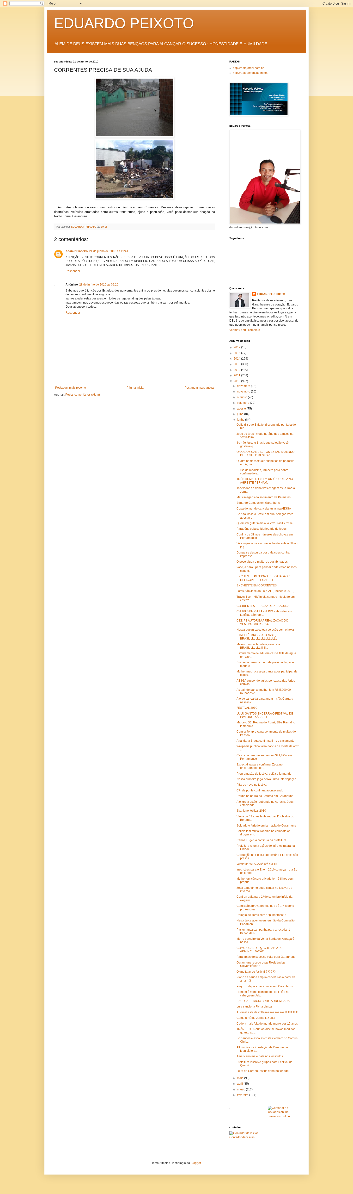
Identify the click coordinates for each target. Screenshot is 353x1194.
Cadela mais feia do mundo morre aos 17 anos (267, 1023)
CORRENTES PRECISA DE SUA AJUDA (263, 606)
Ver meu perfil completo (244, 330)
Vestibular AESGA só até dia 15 (257, 864)
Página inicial (135, 387)
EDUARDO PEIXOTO (124, 23)
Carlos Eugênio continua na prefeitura (261, 840)
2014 (237, 358)
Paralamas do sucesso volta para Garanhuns (266, 956)
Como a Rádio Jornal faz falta (256, 1018)
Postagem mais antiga (199, 387)
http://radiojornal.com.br (248, 68)
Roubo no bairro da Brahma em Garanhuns (265, 796)
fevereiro (243, 1095)
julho (240, 414)
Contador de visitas (242, 1137)
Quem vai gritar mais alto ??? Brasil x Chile (265, 523)
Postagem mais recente (70, 387)
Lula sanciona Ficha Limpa (254, 1006)
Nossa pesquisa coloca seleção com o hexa (265, 629)
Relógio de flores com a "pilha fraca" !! (261, 915)
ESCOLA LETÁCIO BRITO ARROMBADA (263, 1001)
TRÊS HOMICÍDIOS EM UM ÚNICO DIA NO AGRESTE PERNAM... (265, 480)
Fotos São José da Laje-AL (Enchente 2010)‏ (265, 591)
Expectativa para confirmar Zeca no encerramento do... (260, 766)
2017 (237, 347)
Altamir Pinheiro (77, 251)
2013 (237, 364)
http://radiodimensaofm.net (250, 73)
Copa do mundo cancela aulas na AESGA (264, 508)
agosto (242, 408)
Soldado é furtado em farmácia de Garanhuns (266, 825)
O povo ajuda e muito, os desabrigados (262, 561)
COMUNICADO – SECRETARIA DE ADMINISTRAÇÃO (260, 949)
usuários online (279, 1116)
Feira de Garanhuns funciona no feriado (263, 1071)
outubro (242, 397)
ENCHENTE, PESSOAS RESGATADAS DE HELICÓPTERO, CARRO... (264, 578)
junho (241, 419)
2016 (237, 353)
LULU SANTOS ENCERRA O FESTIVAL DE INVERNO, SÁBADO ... (265, 715)
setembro (243, 402)
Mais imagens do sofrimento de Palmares (264, 497)
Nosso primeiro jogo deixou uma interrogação (266, 779)
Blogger (196, 1163)
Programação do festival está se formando (264, 773)
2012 (237, 370)
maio (240, 1078)
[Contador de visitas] (243, 1133)
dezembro (244, 386)
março (241, 1089)
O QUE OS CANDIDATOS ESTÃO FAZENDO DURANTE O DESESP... (265, 453)
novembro (244, 391)
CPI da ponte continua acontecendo (260, 790)
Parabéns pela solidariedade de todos (261, 528)
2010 (237, 381)
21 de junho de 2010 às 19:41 (108, 251)
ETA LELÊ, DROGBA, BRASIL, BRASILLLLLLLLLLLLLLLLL (257, 637)
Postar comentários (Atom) (82, 394)
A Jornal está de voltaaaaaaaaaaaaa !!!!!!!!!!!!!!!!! (267, 1012)
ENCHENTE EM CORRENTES (257, 585)
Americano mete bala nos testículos (260, 1056)
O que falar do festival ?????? (256, 971)
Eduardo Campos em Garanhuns (258, 502)
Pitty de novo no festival (252, 784)
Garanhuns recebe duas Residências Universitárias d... (261, 964)
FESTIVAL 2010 (247, 707)
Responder (73, 271)
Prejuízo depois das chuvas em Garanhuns (265, 986)
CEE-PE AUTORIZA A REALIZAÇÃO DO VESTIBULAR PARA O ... (262, 622)
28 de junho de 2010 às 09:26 (98, 284)
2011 (237, 375)
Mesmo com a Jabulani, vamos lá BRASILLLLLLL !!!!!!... (258, 646)
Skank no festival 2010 (251, 810)
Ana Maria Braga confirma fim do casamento (265, 740)
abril (240, 1083)
